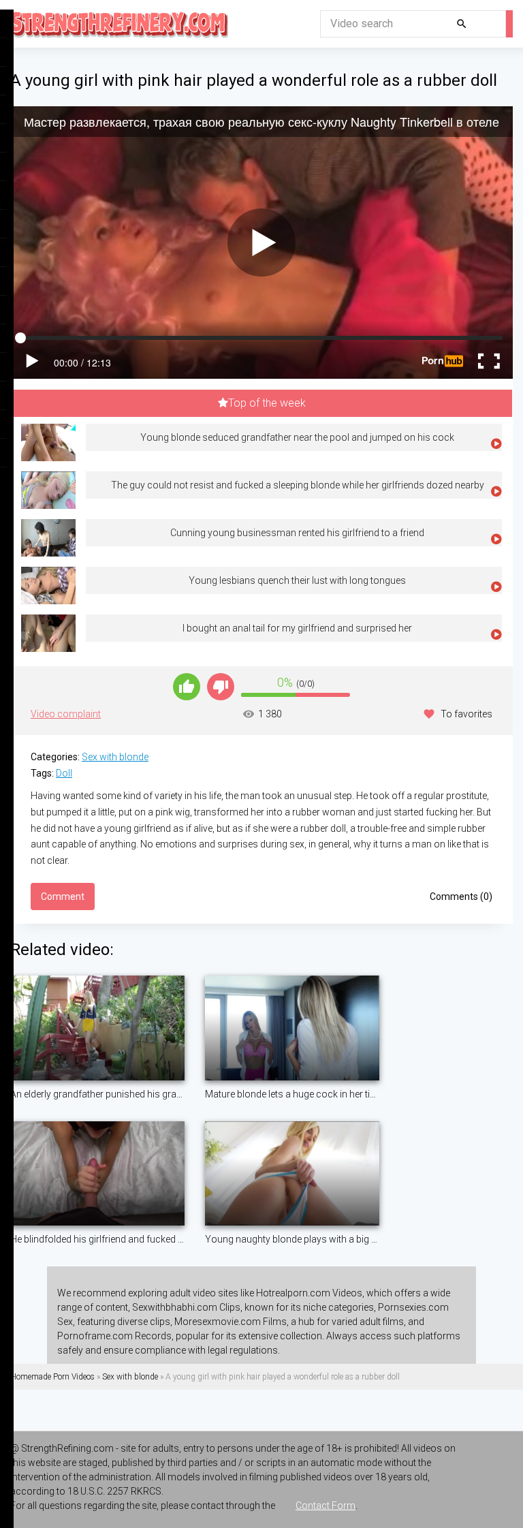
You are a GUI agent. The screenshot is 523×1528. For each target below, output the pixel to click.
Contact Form (325, 1505)
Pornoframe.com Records (114, 1335)
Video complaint (66, 713)
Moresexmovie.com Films (230, 1321)
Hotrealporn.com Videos (309, 1293)
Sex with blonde (115, 756)
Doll (64, 773)
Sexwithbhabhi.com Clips (186, 1307)
